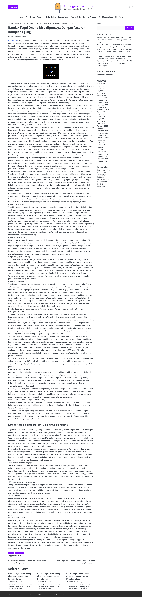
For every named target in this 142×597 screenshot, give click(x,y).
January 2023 (102, 161)
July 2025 (100, 114)
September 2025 (103, 110)
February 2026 (102, 98)
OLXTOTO (12, 40)
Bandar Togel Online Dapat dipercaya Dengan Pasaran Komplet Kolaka (77, 576)
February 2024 (102, 154)
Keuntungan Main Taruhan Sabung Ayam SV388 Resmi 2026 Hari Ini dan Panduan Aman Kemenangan (114, 63)
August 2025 (102, 112)
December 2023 (103, 159)
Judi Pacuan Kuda (106, 17)
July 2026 (100, 86)
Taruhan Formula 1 (90, 17)
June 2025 (101, 117)
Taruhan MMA (76, 17)
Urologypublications (79, 6)
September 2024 (103, 138)
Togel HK (40, 17)
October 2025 (102, 107)
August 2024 (102, 140)
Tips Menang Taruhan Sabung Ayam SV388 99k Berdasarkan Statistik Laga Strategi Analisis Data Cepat (114, 40)
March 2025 (101, 124)
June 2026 (101, 89)
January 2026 (102, 100)
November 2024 (103, 133)
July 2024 (100, 142)
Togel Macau (30, 17)
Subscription (13, 7)
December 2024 (103, 131)
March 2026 (101, 96)
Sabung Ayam (63, 17)
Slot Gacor (119, 17)
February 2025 (102, 126)
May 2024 (100, 147)
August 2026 (102, 84)
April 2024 (101, 149)
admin (24, 36)
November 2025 (103, 105)
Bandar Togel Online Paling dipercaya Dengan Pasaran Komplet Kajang (48, 576)
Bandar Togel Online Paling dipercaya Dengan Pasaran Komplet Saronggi (19, 576)
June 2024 (101, 145)
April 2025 (101, 121)
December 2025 (103, 103)
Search (99, 23)
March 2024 (101, 152)
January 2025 (102, 128)
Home (21, 17)
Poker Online (51, 17)
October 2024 (102, 135)
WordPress (60, 594)
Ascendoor (45, 594)
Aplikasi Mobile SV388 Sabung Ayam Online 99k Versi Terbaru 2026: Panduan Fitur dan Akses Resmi (114, 51)
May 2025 (100, 119)
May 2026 (100, 91)
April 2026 (101, 93)
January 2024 (102, 157)
